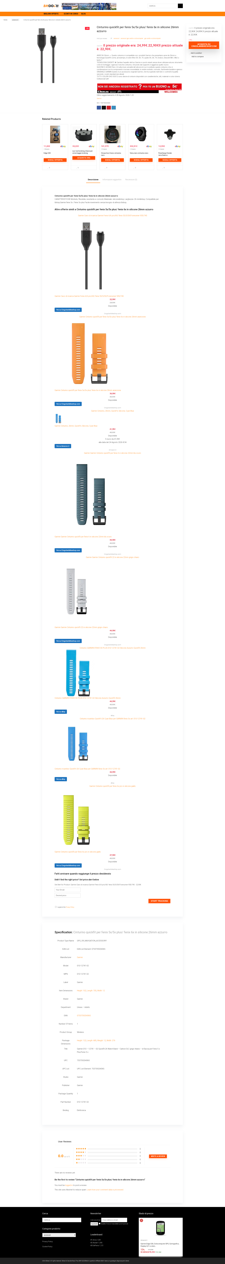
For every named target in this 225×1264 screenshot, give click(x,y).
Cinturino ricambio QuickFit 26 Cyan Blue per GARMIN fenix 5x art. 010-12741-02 (112, 719)
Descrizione (93, 179)
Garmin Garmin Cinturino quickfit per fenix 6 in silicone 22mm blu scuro (112, 453)
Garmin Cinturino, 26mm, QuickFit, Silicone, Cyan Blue (112, 411)
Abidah (95, 1243)
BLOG (83, 14)
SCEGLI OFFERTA (55, 160)
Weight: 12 (101, 1040)
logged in (69, 1185)
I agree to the (65, 907)
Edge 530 (47, 153)
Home (5, 20)
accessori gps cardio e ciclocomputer (132, 38)
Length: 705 (91, 990)
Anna (95, 1240)
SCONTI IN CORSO (71, 14)
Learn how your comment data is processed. (105, 1190)
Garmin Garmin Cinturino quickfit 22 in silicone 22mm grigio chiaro (112, 557)
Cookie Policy (47, 1246)
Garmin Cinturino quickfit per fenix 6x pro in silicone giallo (112, 786)
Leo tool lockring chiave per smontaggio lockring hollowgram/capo (82, 153)
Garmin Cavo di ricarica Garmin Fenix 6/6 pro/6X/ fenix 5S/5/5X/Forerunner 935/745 (112, 215)
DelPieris (96, 1245)
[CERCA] (180, 6)
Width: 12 (101, 990)
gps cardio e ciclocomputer (152, 38)
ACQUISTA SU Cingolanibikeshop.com (204, 45)
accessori (15, 20)
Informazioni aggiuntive (111, 179)
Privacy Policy (70, 907)
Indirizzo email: (95, 1220)
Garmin (99, 98)
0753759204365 (84, 1015)
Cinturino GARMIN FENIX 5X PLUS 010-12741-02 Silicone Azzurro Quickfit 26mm (113, 648)
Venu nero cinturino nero (139, 153)
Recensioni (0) (131, 179)
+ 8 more (46, 149)
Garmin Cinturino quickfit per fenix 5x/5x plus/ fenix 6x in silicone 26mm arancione (112, 317)
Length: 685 (91, 1040)
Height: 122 (81, 1040)
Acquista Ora (83, 158)
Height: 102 (81, 990)
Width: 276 (111, 1040)
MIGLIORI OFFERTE (51, 14)
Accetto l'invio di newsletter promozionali (114, 1224)
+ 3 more (104, 149)
